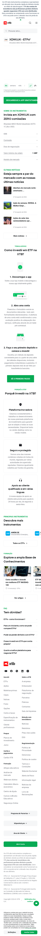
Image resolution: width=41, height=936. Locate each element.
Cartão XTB (8, 757)
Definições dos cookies (30, 900)
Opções (7, 708)
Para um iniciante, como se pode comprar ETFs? (18, 627)
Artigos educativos (11, 768)
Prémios (25, 702)
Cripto (6, 695)
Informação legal (29, 780)
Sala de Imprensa (29, 711)
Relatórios (26, 728)
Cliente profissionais (9, 726)
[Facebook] (11, 671)
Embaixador (27, 686)
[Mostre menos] (20, 19)
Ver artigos (19, 598)
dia (6, 85)
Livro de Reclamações (27, 793)
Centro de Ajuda (10, 791)
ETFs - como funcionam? (14, 619)
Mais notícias (19, 236)
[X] (17, 671)
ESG (23, 737)
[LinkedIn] (22, 671)
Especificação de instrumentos (11, 718)
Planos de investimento (9, 739)
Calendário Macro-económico (11, 785)
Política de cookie (29, 759)
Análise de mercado (8, 773)
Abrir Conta (20, 844)
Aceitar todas (29, 932)
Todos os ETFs (19, 543)
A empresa (26, 681)
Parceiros (25, 697)
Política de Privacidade (27, 748)
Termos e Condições (26, 765)
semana (13, 85)
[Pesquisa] (30, 23)
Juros (6, 745)
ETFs (6, 681)
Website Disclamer (29, 771)
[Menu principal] (36, 23)
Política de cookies (30, 928)
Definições (12, 932)
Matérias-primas (10, 690)
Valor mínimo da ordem (13, 153)
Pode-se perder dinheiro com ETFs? (19, 635)
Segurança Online (11, 803)
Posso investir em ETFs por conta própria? (18, 642)
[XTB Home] (6, 23)
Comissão (8, 140)
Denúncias (26, 755)
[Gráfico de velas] (35, 85)
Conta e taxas (9, 713)
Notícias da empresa (26, 785)
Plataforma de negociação (28, 691)
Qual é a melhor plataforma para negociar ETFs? (17, 651)
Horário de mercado (11, 159)
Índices (6, 699)
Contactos (26, 706)
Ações (6, 686)
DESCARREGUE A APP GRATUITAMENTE (21, 100)
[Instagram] (28, 671)
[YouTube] (6, 671)
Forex (6, 704)
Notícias (25, 724)
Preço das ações (28, 733)
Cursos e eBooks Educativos (10, 797)
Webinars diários (10, 779)
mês (19, 85)
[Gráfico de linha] (30, 85)
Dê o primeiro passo (20, 378)
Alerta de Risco (28, 775)
